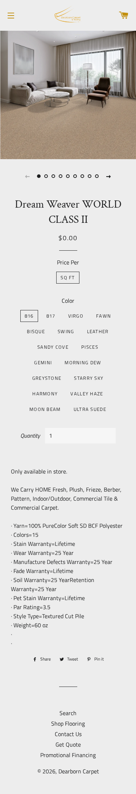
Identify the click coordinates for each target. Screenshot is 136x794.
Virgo (76, 315)
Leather (98, 331)
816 (29, 315)
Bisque (36, 331)
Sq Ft (68, 277)
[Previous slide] (28, 176)
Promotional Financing (68, 755)
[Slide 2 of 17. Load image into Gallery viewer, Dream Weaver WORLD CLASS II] (46, 176)
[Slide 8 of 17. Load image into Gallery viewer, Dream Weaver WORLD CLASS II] (90, 176)
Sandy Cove (53, 347)
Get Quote (68, 744)
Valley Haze (86, 393)
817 (50, 315)
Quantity (30, 435)
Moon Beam (45, 409)
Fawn (103, 315)
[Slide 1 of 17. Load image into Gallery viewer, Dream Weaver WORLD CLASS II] (39, 176)
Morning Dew (83, 362)
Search (68, 713)
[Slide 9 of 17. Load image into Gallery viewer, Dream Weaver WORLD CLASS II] (97, 176)
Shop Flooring (68, 723)
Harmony (45, 393)
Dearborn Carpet (78, 771)
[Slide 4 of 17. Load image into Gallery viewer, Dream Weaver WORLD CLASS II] (61, 176)
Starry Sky (88, 378)
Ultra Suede (90, 409)
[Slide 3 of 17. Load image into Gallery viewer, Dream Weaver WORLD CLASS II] (53, 176)
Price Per (68, 262)
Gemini (43, 362)
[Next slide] (109, 176)
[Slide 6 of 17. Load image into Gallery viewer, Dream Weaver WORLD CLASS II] (75, 176)
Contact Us (68, 734)
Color (68, 300)
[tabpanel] (68, 94)
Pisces (89, 347)
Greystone (47, 378)
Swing (66, 331)
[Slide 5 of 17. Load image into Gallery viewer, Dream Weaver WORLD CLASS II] (68, 176)
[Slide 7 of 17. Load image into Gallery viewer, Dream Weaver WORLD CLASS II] (82, 176)
